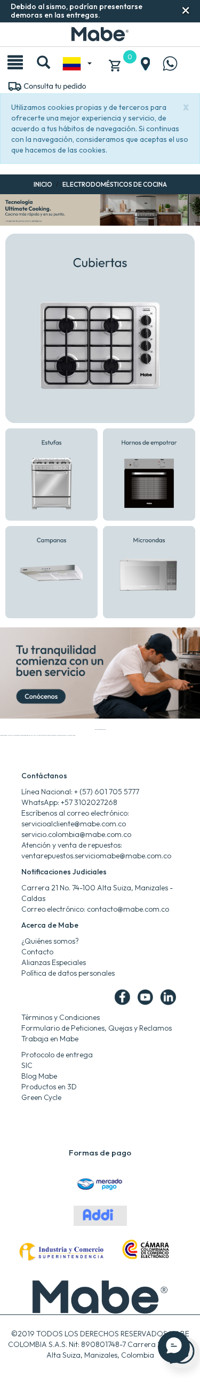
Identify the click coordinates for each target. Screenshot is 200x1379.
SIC (27, 1065)
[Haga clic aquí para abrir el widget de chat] (174, 1347)
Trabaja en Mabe (49, 1038)
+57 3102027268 (89, 802)
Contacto (37, 951)
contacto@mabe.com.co (128, 909)
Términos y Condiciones (60, 1017)
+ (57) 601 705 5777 (106, 791)
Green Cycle (41, 1097)
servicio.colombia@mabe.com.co (76, 834)
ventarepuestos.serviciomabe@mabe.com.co (96, 855)
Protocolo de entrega (57, 1054)
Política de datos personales (68, 973)
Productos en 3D (49, 1086)
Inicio (43, 184)
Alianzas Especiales (53, 962)
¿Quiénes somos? (50, 941)
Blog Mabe (39, 1076)
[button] (185, 10)
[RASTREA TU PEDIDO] (46, 85)
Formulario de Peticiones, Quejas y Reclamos (96, 1028)
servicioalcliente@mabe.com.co (73, 823)
